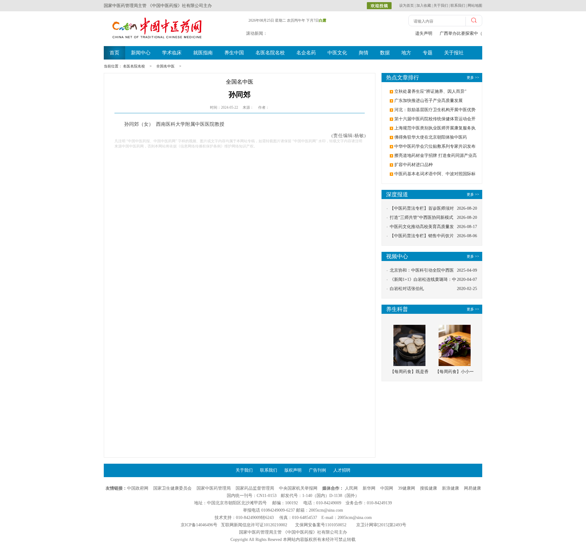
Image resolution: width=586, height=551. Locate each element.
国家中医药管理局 (214, 488)
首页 (114, 52)
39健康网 (406, 488)
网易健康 (472, 488)
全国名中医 (165, 66)
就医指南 (203, 52)
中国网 (386, 488)
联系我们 (457, 5)
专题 (427, 52)
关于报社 (454, 52)
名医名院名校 (270, 52)
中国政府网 (137, 488)
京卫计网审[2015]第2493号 (381, 525)
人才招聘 (341, 470)
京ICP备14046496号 (199, 525)
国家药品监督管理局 (255, 488)
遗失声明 (423, 33)
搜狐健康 (428, 488)
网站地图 (475, 5)
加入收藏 (423, 5)
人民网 (351, 488)
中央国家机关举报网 (298, 488)
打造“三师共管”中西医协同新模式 (421, 217)
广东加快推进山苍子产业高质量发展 (428, 100)
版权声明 (293, 470)
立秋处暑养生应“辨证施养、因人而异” (430, 91)
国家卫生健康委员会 (172, 488)
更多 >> (473, 194)
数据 (385, 52)
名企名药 (306, 52)
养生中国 (234, 52)
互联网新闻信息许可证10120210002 (254, 525)
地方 (406, 52)
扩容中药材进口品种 (413, 164)
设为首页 (406, 5)
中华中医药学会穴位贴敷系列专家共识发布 (435, 146)
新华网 (369, 488)
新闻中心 (140, 52)
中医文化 (337, 52)
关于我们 (440, 5)
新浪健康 (450, 488)
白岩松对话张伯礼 (407, 288)
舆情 (363, 52)
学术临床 (172, 52)
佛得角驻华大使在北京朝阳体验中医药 (430, 137)
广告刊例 (317, 470)
